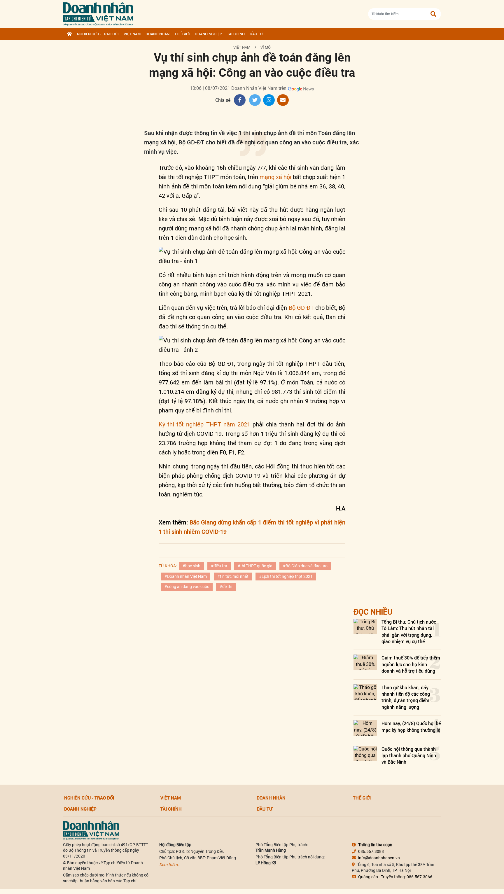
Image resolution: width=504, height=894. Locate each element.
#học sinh (191, 566)
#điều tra (219, 566)
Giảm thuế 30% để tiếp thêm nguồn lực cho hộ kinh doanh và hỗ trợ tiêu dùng (411, 664)
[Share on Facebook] (240, 100)
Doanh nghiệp (208, 34)
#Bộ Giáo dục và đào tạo (305, 566)
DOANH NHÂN (157, 34)
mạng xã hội (275, 177)
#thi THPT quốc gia (255, 566)
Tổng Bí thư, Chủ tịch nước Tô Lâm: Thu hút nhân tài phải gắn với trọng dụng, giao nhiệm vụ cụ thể (409, 631)
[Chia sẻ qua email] (283, 100)
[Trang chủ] (69, 34)
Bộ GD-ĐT (301, 307)
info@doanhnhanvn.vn (379, 857)
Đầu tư (256, 34)
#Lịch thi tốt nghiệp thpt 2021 (286, 576)
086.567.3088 (371, 851)
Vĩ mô (265, 47)
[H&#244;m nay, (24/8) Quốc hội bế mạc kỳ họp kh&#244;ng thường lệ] (365, 728)
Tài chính (236, 34)
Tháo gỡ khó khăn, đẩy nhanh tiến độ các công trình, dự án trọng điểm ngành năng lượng (406, 697)
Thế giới (182, 34)
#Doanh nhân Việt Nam (185, 576)
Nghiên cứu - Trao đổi (98, 34)
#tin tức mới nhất (233, 576)
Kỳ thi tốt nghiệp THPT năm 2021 (206, 424)
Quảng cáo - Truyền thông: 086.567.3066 (395, 876)
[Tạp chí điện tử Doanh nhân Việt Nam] (98, 12)
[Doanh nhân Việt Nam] (91, 829)
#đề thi (226, 586)
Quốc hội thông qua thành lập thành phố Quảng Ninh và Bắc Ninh (409, 755)
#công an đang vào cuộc (186, 586)
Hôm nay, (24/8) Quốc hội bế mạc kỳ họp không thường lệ (411, 726)
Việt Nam (132, 34)
